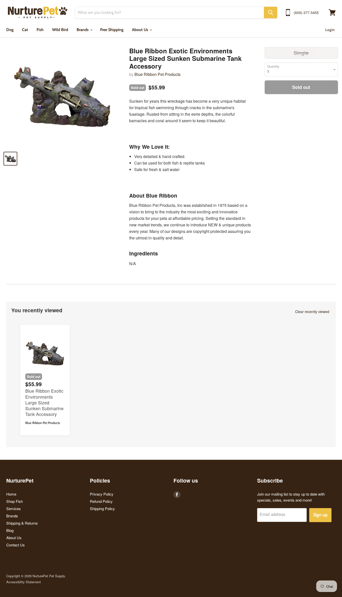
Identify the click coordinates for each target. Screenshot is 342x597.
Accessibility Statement (23, 581)
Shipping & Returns (22, 523)
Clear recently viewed (312, 311)
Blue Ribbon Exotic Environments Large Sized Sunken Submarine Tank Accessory (44, 402)
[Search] (270, 12)
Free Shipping (111, 29)
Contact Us (15, 544)
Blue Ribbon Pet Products (157, 74)
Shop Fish (14, 501)
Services (13, 508)
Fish (40, 29)
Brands (83, 29)
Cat (25, 29)
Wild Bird (60, 29)
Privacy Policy (101, 494)
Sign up (320, 515)
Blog (10, 530)
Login (329, 30)
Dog (10, 29)
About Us (140, 29)
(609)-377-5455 (306, 12)
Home (11, 494)
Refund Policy (101, 501)
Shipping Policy (102, 508)
